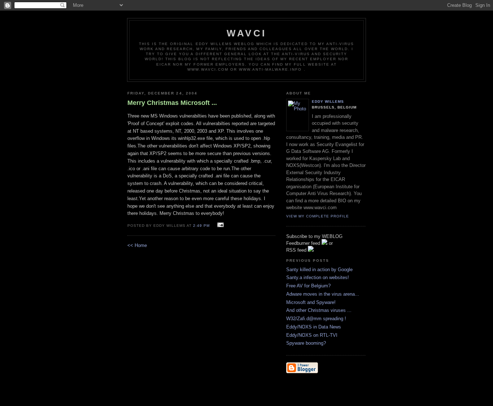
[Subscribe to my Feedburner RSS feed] (324, 243)
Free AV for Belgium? (308, 285)
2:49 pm (201, 226)
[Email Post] (220, 225)
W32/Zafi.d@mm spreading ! (316, 318)
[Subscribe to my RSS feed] (311, 250)
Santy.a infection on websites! (317, 277)
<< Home (137, 245)
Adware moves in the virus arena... (322, 294)
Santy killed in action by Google (319, 269)
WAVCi (246, 33)
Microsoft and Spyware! (311, 302)
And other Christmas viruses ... (319, 310)
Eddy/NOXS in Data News (313, 327)
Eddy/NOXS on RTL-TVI (311, 335)
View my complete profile (317, 216)
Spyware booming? (306, 343)
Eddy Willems (328, 101)
